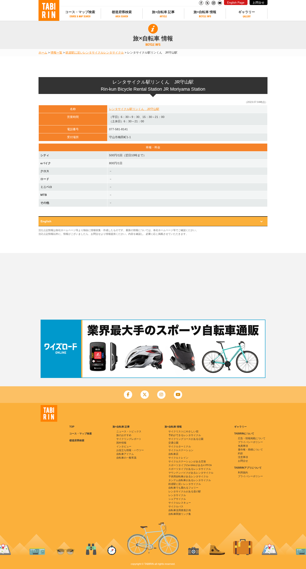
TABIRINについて (244, 433)
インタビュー (123, 446)
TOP (71, 426)
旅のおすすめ (123, 435)
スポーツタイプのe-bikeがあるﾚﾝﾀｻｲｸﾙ (190, 465)
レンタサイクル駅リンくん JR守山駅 (134, 109)
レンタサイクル (113, 52)
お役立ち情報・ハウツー (130, 450)
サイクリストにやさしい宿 (183, 431)
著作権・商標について (250, 449)
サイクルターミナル (179, 446)
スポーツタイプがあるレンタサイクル (189, 469)
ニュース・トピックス (128, 431)
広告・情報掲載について (251, 438)
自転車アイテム (125, 454)
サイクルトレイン (178, 457)
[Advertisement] (153, 286)
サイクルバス (175, 506)
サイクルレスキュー (179, 502)
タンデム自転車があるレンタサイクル (189, 480)
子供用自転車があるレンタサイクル (188, 476)
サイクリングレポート (128, 439)
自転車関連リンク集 (179, 514)
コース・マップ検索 (80, 12)
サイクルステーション (180, 450)
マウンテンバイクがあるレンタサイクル (190, 472)
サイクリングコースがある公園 (185, 439)
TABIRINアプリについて (248, 467)
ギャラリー (246, 12)
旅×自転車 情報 (205, 12)
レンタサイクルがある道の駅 (184, 491)
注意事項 (243, 457)
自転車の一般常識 (126, 457)
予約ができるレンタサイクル (184, 435)
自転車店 (173, 454)
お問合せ (258, 2)
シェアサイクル (177, 499)
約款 (240, 453)
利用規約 (243, 472)
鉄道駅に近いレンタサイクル (84, 52)
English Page (235, 2)
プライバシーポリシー (250, 442)
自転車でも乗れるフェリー (183, 487)
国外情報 (121, 442)
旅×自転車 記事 (163, 12)
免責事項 (243, 445)
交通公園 (173, 442)
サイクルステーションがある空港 (187, 461)
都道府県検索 (122, 12)
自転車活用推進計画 (179, 510)
